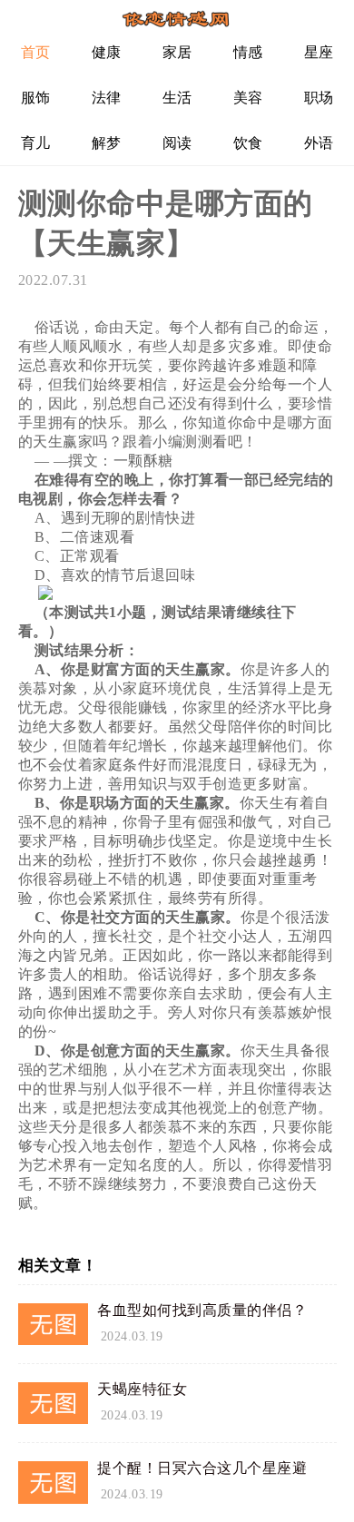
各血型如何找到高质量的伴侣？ (202, 1310)
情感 (248, 52)
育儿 (36, 143)
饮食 (248, 143)
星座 (319, 52)
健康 (107, 52)
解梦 (107, 143)
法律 (107, 97)
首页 (36, 52)
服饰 (36, 97)
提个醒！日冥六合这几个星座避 (202, 1468)
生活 (177, 97)
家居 (177, 52)
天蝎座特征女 (142, 1389)
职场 (319, 97)
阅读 (177, 143)
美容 (248, 97)
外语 (319, 143)
